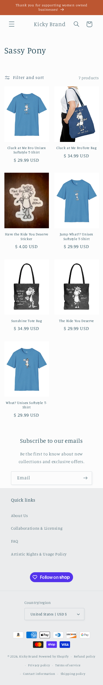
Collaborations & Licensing (36, 528)
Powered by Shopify (54, 656)
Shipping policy (73, 674)
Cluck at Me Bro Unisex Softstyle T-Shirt (26, 150)
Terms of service (67, 665)
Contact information (39, 674)
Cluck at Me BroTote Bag (76, 148)
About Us (19, 515)
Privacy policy (39, 665)
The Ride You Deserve (76, 321)
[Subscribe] (85, 478)
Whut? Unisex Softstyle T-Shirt (26, 405)
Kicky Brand (28, 656)
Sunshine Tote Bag (26, 321)
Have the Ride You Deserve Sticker (26, 236)
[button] (11, 24)
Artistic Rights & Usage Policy (39, 554)
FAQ (14, 541)
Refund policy (84, 656)
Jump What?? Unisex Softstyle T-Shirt (76, 236)
